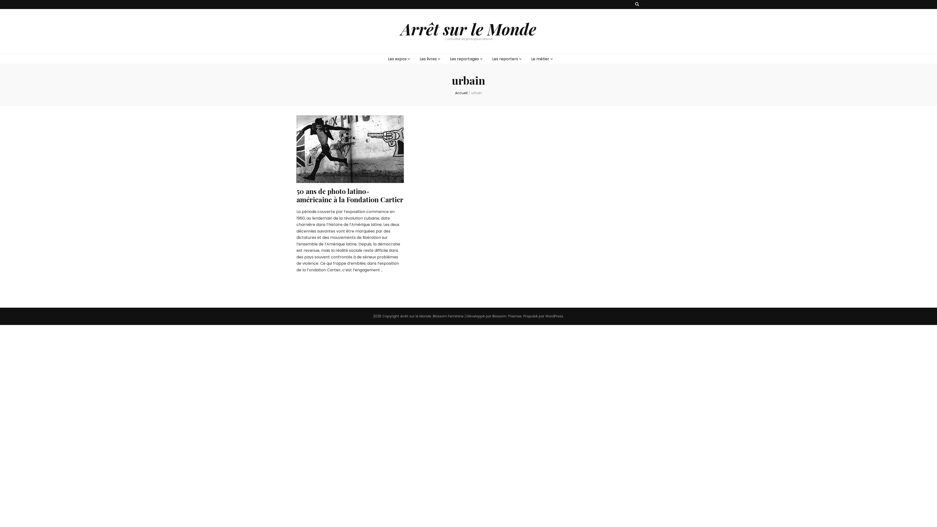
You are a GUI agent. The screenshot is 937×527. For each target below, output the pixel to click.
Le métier (540, 59)
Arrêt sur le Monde (468, 28)
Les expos (397, 59)
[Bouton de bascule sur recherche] (637, 4)
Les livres (428, 59)
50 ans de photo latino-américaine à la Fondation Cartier (349, 195)
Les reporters (505, 59)
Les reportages (464, 59)
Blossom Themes (507, 316)
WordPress (554, 316)
